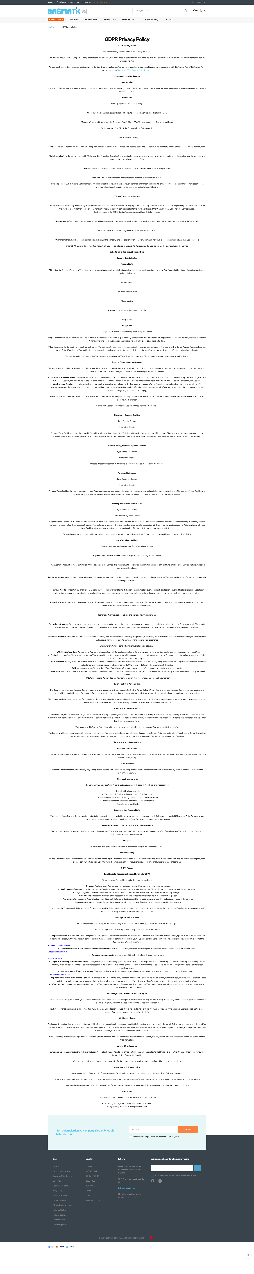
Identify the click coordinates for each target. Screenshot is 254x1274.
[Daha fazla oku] (195, 10)
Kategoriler (109, 20)
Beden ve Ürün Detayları (63, 1176)
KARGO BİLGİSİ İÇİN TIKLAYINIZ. (102, 2)
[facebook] (152, 1181)
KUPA (88, 1195)
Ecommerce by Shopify (135, 1238)
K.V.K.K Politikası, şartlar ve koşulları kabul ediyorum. (176, 1175)
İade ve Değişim (59, 1215)
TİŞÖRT (89, 1166)
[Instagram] (160, 1181)
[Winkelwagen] (205, 10)
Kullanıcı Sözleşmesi (61, 1210)
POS (120, 1238)
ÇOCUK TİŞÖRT (92, 1176)
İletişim (168, 20)
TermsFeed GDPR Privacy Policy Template (134, 70)
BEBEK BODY (91, 1181)
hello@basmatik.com (126, 1188)
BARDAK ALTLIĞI (93, 1200)
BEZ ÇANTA (91, 1186)
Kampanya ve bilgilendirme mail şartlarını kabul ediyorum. (156, 1136)
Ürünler (74, 20)
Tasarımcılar (91, 20)
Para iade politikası (60, 1224)
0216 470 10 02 (200, 2)
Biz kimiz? (57, 1181)
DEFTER (89, 1190)
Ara (186, 11)
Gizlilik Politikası (59, 1200)
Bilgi (55, 1159)
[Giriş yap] (201, 10)
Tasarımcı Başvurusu (61, 1195)
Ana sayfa (51, 27)
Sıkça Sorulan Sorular (61, 1171)
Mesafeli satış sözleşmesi (63, 1205)
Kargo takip (57, 1190)
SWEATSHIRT (91, 1171)
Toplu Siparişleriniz (60, 1186)
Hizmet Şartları (59, 1220)
